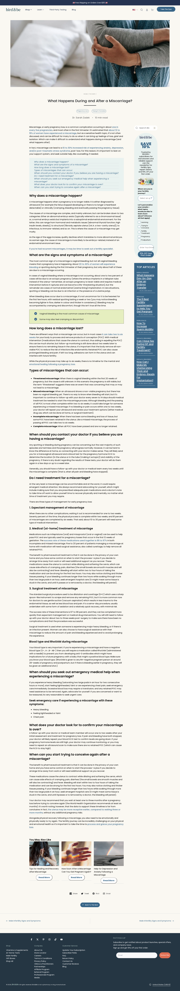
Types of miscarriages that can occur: (53, 170)
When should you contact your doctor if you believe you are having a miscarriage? (76, 173)
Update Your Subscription (73, 950)
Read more (44, 877)
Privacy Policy (40, 961)
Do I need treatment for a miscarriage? (54, 175)
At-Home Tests (13, 953)
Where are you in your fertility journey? (145, 191)
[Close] (154, 128)
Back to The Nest (91, 905)
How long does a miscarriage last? (51, 167)
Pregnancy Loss (82, 111)
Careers (37, 955)
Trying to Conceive (99, 111)
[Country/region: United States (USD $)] (135, 10)
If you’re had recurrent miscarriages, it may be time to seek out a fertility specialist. (71, 248)
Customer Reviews (70, 964)
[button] (28, 10)
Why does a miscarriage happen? (51, 161)
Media (37, 977)
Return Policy (68, 958)
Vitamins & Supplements (17, 950)
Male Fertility (11, 955)
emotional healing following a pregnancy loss (52, 364)
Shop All (9, 961)
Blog (64, 966)
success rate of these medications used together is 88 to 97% (75, 540)
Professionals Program (44, 975)
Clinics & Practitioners (43, 964)
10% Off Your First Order (146, 254)
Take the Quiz (166, 9)
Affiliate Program (41, 969)
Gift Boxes (10, 958)
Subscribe (165, 955)
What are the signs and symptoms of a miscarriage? (61, 164)
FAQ (64, 955)
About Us (38, 950)
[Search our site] (137, 128)
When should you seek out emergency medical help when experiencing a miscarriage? (71, 180)
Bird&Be (15, 984)
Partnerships (39, 966)
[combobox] (144, 128)
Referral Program (41, 972)
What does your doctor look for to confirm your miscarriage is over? (68, 184)
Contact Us (67, 961)
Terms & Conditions (43, 958)
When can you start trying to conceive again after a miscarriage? (67, 187)
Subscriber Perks (69, 953)
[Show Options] (151, 198)
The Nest (92, 94)
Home (86, 94)
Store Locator (40, 953)
